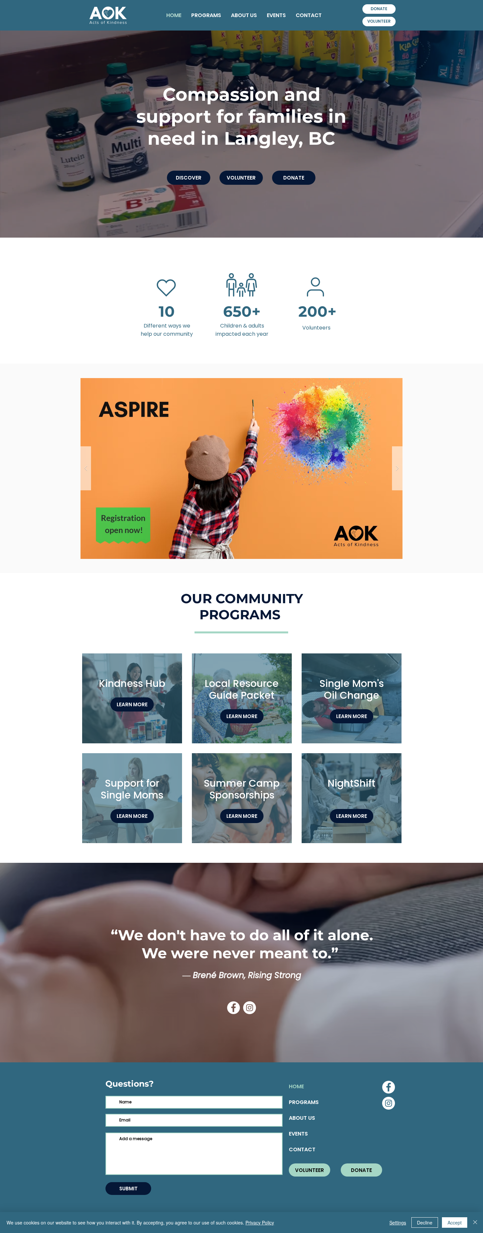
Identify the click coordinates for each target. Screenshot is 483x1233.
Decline (424, 1222)
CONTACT (302, 1149)
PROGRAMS (304, 1102)
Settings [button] (397, 1222)
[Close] (475, 1222)
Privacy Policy (259, 1222)
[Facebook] (233, 1007)
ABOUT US (302, 1118)
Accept (455, 1222)
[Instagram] (249, 1007)
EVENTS (298, 1133)
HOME (296, 1086)
